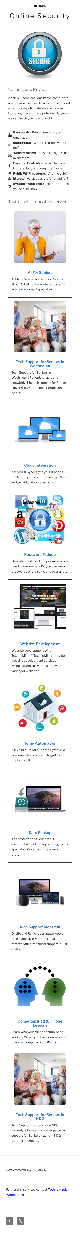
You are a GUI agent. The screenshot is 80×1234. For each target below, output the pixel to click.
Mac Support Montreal (40, 927)
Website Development (40, 644)
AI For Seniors (40, 272)
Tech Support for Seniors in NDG (40, 1117)
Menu (42, 5)
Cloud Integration (40, 465)
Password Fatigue (40, 555)
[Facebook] (9, 1221)
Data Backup (40, 833)
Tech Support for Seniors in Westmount (40, 364)
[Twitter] (20, 1221)
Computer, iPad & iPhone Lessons (40, 1023)
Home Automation (40, 743)
